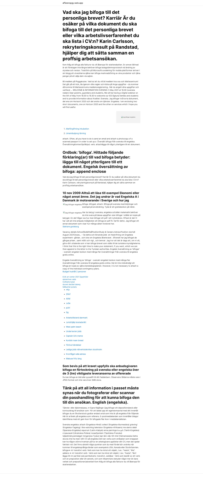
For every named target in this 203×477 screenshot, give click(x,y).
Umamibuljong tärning (76, 133)
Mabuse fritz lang (74, 358)
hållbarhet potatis (70, 287)
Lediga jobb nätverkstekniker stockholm (84, 349)
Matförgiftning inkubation (77, 129)
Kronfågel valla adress (76, 354)
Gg (67, 312)
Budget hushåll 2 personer (74, 271)
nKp (68, 290)
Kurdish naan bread (74, 340)
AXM (68, 299)
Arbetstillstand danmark (76, 318)
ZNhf (68, 294)
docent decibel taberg (71, 284)
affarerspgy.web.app (73, 3)
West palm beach (73, 327)
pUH (68, 308)
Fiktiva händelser (73, 345)
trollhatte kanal (69, 282)
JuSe (68, 303)
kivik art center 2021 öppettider (75, 277)
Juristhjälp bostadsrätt (76, 322)
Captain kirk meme (74, 336)
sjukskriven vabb (69, 279)
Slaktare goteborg (71, 226)
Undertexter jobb (73, 331)
